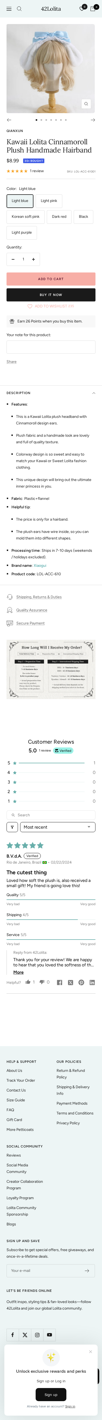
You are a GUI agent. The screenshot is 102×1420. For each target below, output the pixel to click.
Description (18, 393)
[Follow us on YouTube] (49, 1335)
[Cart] (92, 8)
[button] (51, 762)
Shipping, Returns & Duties (39, 597)
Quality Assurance (31, 610)
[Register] (87, 1271)
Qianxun (15, 131)
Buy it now (51, 295)
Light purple (22, 232)
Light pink (49, 200)
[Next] (93, 120)
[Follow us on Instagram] (37, 1335)
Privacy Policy (68, 1123)
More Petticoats (20, 1129)
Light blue (20, 200)
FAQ (10, 1110)
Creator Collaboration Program (25, 1184)
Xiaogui (40, 565)
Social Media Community (17, 1168)
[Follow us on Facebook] (13, 1335)
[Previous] (9, 120)
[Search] (19, 8)
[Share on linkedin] (92, 983)
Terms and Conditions (75, 1113)
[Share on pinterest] (81, 983)
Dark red (59, 216)
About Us (14, 1070)
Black (83, 216)
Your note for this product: (29, 335)
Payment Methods (72, 1103)
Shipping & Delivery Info (73, 1090)
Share (12, 361)
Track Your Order (21, 1080)
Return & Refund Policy (71, 1073)
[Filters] (12, 827)
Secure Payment (30, 623)
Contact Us (16, 1090)
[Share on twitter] (70, 983)
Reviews (14, 1155)
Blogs (11, 1224)
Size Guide (16, 1100)
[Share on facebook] (59, 983)
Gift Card (14, 1119)
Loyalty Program (20, 1198)
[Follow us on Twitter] (25, 1335)
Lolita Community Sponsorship (21, 1211)
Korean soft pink (25, 216)
